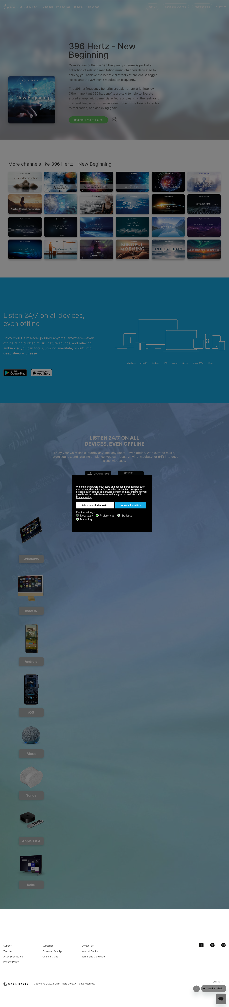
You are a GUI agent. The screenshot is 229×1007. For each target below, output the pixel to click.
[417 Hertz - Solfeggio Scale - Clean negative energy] (60, 204)
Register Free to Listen (88, 119)
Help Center (92, 6)
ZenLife (7, 951)
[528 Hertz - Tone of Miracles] (60, 182)
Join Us (153, 6)
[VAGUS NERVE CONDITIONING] (132, 227)
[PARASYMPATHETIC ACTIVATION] (60, 227)
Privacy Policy (11, 961)
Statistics (126, 515)
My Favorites (63, 6)
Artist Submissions (13, 956)
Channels (48, 6)
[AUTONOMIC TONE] (204, 204)
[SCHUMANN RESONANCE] (168, 204)
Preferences (107, 515)
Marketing (86, 519)
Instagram (223, 945)
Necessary (86, 515)
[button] (143, 494)
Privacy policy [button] (84, 497)
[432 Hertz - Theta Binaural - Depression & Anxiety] (204, 182)
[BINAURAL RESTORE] (25, 227)
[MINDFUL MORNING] (132, 250)
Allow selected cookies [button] (95, 505)
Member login (202, 6)
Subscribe (47, 945)
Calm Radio (20, 7)
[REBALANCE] (25, 250)
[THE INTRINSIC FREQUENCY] (96, 227)
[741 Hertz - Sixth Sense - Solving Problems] (132, 182)
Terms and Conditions (93, 956)
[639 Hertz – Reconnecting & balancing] (96, 182)
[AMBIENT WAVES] (204, 250)
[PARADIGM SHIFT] (132, 204)
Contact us (88, 945)
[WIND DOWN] (96, 250)
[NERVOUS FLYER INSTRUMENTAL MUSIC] (60, 250)
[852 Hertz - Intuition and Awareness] (168, 182)
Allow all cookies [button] (131, 505)
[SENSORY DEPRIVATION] (25, 182)
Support (7, 945)
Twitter (212, 945)
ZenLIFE (78, 6)
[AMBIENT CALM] (168, 250)
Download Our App (175, 6)
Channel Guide (50, 956)
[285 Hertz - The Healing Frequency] (96, 204)
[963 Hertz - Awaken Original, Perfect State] (25, 204)
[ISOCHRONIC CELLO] (204, 227)
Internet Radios (90, 951)
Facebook (201, 945)
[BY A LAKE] (168, 227)
